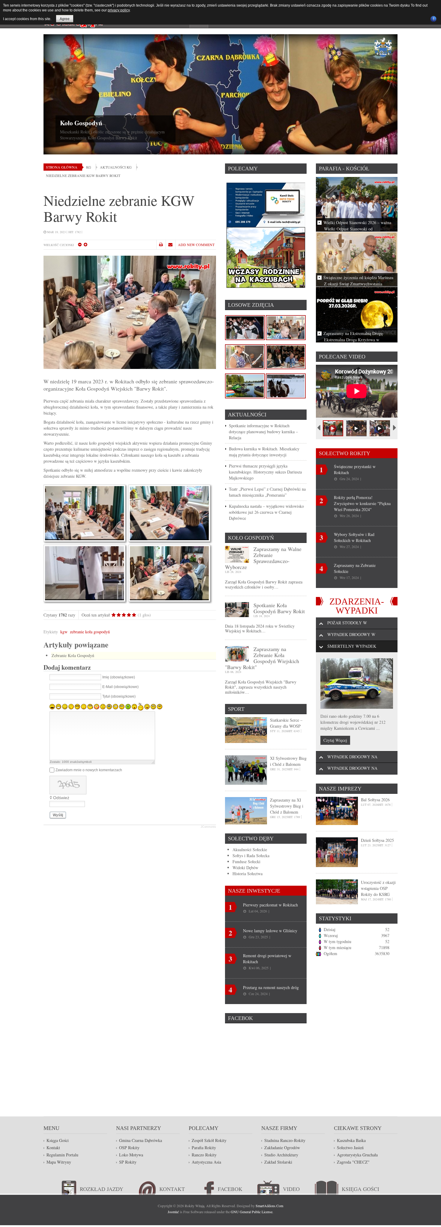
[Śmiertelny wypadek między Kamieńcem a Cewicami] (356, 683)
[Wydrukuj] (161, 245)
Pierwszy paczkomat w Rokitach (270, 905)
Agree (65, 19)
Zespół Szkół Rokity (209, 1140)
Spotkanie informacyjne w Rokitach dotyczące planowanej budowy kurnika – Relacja (263, 431)
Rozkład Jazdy (101, 1188)
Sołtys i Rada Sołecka (250, 855)
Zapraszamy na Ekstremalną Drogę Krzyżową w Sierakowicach (353, 336)
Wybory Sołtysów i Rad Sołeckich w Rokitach (354, 537)
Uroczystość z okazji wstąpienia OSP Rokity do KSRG (378, 888)
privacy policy (119, 10)
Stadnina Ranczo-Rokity (284, 1140)
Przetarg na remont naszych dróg (271, 987)
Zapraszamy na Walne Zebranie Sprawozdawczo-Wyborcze (263, 558)
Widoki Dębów (245, 867)
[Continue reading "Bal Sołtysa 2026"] (337, 810)
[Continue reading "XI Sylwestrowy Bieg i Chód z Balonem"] (246, 769)
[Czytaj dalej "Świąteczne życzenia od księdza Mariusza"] (357, 258)
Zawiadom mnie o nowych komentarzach (89, 770)
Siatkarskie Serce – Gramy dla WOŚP (286, 723)
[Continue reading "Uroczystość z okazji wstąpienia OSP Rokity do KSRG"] (337, 891)
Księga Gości (57, 1140)
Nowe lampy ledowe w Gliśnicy (270, 930)
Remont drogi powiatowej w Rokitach (267, 958)
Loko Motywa (131, 1155)
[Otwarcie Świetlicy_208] (245, 385)
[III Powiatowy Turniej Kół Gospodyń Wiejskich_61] (286, 356)
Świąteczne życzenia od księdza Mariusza (358, 277)
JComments (208, 826)
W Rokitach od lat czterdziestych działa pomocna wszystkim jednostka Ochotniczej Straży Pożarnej (356, 135)
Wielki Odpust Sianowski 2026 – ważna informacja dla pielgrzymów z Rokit (357, 225)
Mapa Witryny (58, 1162)
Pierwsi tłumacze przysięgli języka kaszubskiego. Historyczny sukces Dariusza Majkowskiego (265, 472)
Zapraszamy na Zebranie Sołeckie (355, 568)
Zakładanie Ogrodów (282, 1147)
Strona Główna (61, 167)
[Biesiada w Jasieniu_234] (245, 327)
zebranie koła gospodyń (90, 632)
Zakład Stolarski (278, 1162)
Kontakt (53, 1147)
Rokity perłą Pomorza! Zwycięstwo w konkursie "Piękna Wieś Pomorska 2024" (362, 503)
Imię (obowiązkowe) (118, 677)
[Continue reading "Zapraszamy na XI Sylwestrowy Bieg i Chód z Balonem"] (246, 810)
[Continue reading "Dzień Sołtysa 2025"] (337, 851)
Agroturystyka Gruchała (357, 1155)
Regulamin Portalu (62, 1155)
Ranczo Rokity (204, 1155)
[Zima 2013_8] (286, 385)
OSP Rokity (321, 122)
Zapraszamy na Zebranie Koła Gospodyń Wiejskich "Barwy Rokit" (262, 658)
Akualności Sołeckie (249, 849)
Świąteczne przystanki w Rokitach (355, 469)
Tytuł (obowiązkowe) (119, 697)
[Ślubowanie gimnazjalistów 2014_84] (286, 327)
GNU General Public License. (252, 1211)
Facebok (230, 1188)
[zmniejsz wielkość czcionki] (79, 245)
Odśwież (61, 797)
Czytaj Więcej (335, 740)
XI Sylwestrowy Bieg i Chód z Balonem (288, 761)
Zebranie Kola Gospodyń (73, 655)
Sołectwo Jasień (350, 1147)
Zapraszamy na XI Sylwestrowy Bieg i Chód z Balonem (286, 806)
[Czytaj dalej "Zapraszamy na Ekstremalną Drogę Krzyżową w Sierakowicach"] (357, 314)
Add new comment (196, 244)
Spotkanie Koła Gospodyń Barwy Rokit (279, 608)
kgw (64, 632)
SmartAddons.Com (269, 1205)
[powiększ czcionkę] (85, 245)
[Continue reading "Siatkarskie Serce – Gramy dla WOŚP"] (246, 729)
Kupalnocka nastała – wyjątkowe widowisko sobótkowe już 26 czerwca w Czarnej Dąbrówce (266, 512)
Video (291, 1188)
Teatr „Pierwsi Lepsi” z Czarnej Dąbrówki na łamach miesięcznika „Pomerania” (267, 492)
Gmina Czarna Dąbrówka (140, 1140)
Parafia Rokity (204, 1147)
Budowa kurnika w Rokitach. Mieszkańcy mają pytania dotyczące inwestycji (264, 452)
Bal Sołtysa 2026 (375, 799)
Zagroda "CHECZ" (353, 1162)
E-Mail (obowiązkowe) (120, 687)
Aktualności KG (116, 167)
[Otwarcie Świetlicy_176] (245, 356)
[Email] (170, 245)
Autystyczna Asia (206, 1162)
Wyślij (58, 815)
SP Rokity (127, 1162)
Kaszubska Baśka (351, 1140)
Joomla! (173, 1211)
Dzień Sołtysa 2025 (377, 840)
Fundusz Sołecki (246, 861)
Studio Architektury (281, 1155)
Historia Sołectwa (247, 873)
